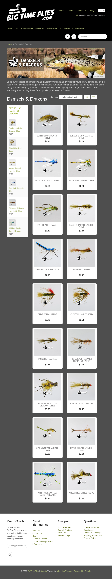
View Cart (62, 533)
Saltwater (40, 28)
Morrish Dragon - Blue (47, 269)
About (70, 10)
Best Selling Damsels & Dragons (15, 111)
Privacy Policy (90, 538)
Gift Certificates (64, 527)
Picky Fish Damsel (47, 359)
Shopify (43, 571)
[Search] (104, 37)
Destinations (78, 28)
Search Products (65, 530)
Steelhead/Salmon (24, 28)
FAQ (92, 10)
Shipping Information (93, 535)
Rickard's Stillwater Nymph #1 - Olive (16, 209)
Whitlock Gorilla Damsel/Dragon (15, 229)
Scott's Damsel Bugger (82, 403)
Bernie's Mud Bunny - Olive (47, 137)
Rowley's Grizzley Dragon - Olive (16, 129)
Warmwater (52, 28)
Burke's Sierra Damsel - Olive (82, 137)
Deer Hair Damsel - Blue (16, 189)
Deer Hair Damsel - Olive (81, 180)
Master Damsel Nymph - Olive (15, 169)
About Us (36, 530)
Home (61, 10)
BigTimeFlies (33, 571)
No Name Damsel (81, 269)
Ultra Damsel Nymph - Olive (47, 449)
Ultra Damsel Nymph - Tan (81, 449)
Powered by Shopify (82, 571)
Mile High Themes (64, 571)
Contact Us (81, 10)
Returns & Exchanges (93, 533)
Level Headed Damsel (47, 225)
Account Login (64, 535)
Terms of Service (40, 539)
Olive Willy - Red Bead (15, 149)
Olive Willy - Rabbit (47, 314)
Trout (11, 28)
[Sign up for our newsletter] (25, 546)
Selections (64, 28)
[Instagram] (9, 554)
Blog (34, 536)
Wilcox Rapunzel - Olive (81, 493)
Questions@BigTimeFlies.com (92, 15)
